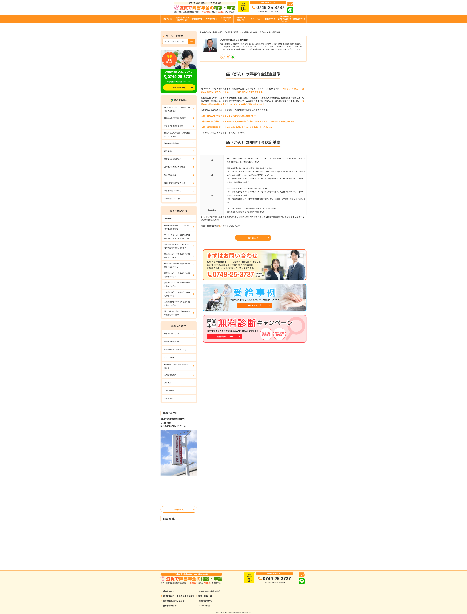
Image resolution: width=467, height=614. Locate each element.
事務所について (270, 19)
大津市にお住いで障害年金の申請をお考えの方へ (177, 294)
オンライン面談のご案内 (173, 126)
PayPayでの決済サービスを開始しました (177, 366)
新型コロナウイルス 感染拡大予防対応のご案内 (177, 109)
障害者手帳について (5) (173, 190)
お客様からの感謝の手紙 (240, 19)
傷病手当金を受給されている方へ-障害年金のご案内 (177, 227)
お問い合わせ (169, 390)
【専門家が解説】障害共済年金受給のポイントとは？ (284, 19)
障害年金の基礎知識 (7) (173, 159)
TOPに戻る (253, 237)
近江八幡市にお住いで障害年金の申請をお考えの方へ (177, 313)
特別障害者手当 (170, 175)
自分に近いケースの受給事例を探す (182, 19)
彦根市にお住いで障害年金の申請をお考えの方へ (177, 304)
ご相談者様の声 (170, 375)
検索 (191, 41)
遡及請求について (171, 151)
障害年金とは (167, 19)
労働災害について (299, 19)
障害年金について (171, 218)
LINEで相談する (211, 19)
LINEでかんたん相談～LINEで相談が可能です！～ (177, 135)
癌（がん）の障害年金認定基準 (270, 32)
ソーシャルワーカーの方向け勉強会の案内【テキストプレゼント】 (177, 237)
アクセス (167, 382)
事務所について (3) (171, 333)
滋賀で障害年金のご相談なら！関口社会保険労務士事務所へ (219, 32)
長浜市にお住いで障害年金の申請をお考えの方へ (177, 284)
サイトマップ (169, 398)
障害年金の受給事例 (172, 143)
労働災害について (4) (172, 198)
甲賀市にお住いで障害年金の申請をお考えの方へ (177, 275)
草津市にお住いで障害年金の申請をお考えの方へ (177, 256)
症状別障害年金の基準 (249, 32)
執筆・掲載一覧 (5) (171, 341)
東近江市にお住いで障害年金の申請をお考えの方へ (177, 265)
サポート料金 (255, 19)
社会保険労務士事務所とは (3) (175, 349)
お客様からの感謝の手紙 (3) (174, 167)
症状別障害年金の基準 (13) (174, 183)
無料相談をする (197, 19)
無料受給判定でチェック (226, 19)
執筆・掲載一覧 (205, 596)
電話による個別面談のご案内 (175, 118)
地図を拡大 (179, 509)
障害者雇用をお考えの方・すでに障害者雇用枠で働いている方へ (177, 246)
